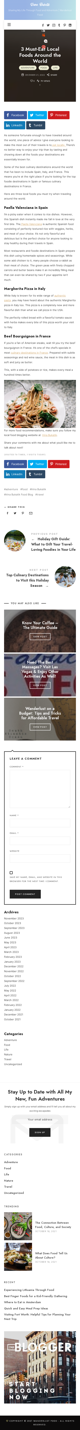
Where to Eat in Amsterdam (22, 1302)
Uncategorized (13, 1063)
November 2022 (14, 971)
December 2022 (13, 966)
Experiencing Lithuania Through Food (29, 1290)
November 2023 (14, 918)
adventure (12, 489)
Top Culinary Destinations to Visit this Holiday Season (40, 579)
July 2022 (10, 985)
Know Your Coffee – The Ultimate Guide (40, 625)
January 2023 (12, 961)
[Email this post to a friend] (30, 513)
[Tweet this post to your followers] (15, 513)
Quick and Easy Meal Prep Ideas (26, 1308)
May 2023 (10, 942)
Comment (17, 766)
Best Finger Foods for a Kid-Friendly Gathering (35, 1296)
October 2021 (12, 1019)
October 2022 (12, 976)
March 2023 (11, 951)
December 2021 (13, 1014)
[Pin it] (22, 513)
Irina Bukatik (38, 489)
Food (43, 67)
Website (14, 851)
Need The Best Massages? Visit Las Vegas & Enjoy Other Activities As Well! (39, 669)
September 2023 (14, 928)
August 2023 (12, 932)
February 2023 (13, 956)
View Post (40, 636)
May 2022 (10, 990)
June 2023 (10, 937)
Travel (7, 1059)
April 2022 (10, 995)
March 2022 (11, 1000)
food (25, 489)
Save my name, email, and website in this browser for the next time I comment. (36, 879)
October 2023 (12, 923)
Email (14, 833)
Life (55, 67)
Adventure (27, 67)
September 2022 (14, 980)
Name (14, 815)
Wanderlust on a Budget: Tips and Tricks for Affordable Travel (40, 713)
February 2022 (13, 1004)
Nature (8, 1054)
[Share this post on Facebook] (7, 513)
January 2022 (12, 1009)
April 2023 (10, 947)
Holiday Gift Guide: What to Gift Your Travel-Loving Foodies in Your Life (40, 543)
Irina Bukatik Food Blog (19, 494)
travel (40, 494)
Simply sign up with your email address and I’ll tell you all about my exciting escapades (40, 1108)
